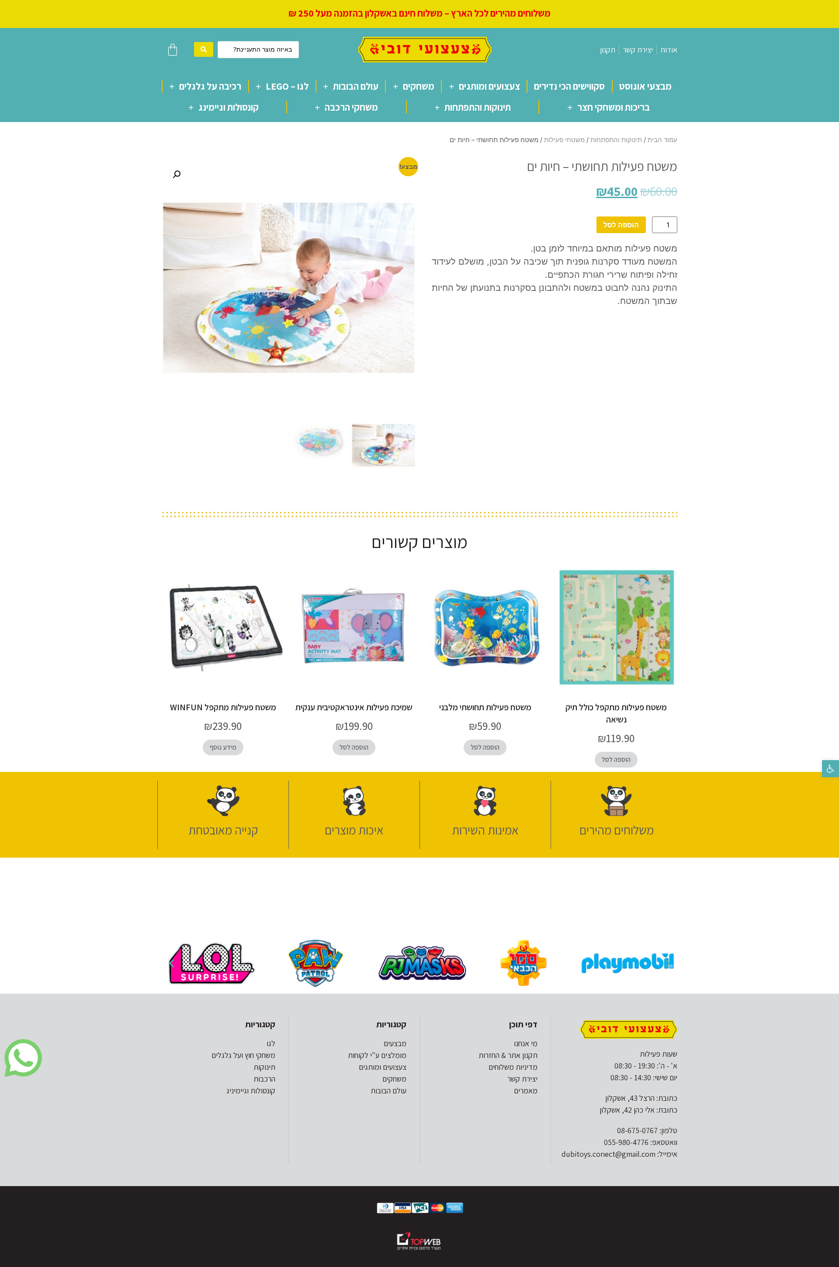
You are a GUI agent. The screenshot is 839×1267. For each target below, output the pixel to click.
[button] (830, 768)
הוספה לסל (621, 224)
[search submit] (203, 49)
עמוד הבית (662, 140)
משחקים (418, 86)
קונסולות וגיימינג (228, 107)
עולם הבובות (355, 86)
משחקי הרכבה (351, 107)
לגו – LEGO (287, 86)
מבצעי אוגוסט (645, 86)
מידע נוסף (223, 747)
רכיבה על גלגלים (210, 86)
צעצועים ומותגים (489, 86)
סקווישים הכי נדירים (569, 86)
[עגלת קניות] (173, 50)
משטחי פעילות (564, 140)
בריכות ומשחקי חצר (613, 107)
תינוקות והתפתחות (477, 107)
